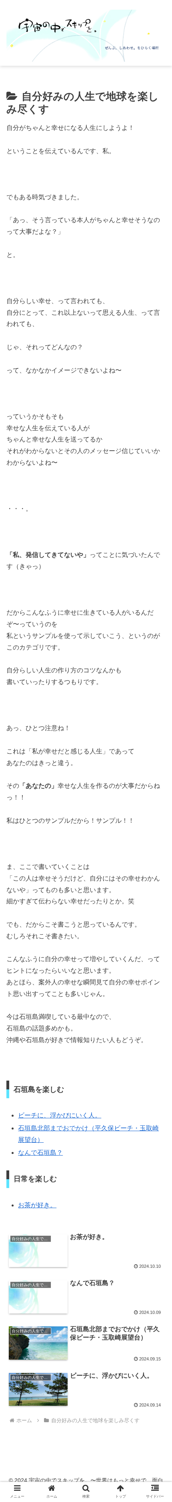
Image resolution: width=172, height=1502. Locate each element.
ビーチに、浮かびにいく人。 (59, 1115)
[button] (155, 1212)
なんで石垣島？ (40, 1152)
